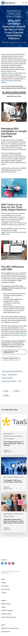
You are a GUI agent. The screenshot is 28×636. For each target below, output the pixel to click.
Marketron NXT (11, 232)
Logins (3, 607)
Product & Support (14, 16)
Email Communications (8, 617)
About (3, 579)
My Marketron (5, 631)
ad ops (6, 144)
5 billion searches (13, 62)
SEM (20, 381)
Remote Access (6, 604)
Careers (3, 582)
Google (4, 374)
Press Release (18, 436)
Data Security (5, 589)
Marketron (6, 42)
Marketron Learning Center (9, 628)
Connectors (5, 586)
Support (3, 600)
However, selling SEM (14, 73)
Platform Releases (7, 610)
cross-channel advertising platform (12, 371)
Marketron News (8, 436)
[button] (14, 351)
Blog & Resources (14, 11)
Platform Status (6, 614)
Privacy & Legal (5, 573)
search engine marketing (9, 381)
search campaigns (7, 378)
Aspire (3, 625)
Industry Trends (14, 14)
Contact (3, 592)
